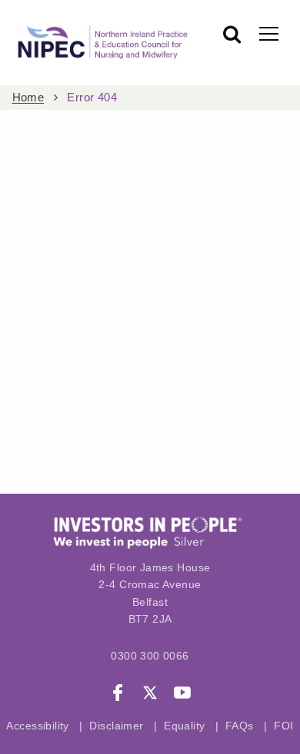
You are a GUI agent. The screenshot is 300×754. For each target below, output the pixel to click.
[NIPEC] (100, 42)
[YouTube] (182, 695)
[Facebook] (117, 695)
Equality (184, 725)
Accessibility (37, 725)
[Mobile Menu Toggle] (268, 33)
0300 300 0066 (149, 656)
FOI (283, 725)
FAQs (241, 725)
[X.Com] (150, 695)
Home (28, 97)
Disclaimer (116, 725)
